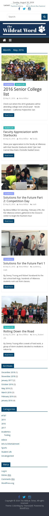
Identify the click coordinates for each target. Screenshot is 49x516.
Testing (7, 435)
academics (37, 267)
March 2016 (6, 392)
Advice (4, 440)
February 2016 (7, 396)
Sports (4, 448)
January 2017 (6, 380)
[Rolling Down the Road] (24, 297)
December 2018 (8, 372)
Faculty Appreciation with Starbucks (20, 133)
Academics (9, 84)
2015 (3, 419)
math (34, 204)
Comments (8, 479)
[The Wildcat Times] (24, 29)
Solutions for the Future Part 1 (24, 263)
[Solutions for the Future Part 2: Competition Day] (24, 166)
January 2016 (6, 400)
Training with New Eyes (20, 5)
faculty (35, 139)
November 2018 (8, 376)
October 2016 (7, 384)
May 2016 (5, 388)
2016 (3, 423)
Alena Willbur (23, 98)
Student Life (20, 84)
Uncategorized (7, 456)
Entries (6, 475)
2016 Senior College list (22, 91)
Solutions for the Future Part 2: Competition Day (23, 199)
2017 (3, 427)
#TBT (3, 415)
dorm (35, 335)
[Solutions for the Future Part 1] (24, 231)
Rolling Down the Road (18, 331)
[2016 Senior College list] (24, 56)
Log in (4, 471)
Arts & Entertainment (10, 444)
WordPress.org (7, 483)
